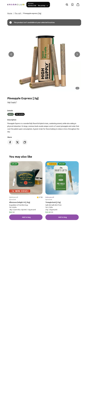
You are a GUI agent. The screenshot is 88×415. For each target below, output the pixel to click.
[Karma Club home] (16, 4)
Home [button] (9, 13)
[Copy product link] (25, 142)
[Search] (67, 4)
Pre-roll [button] (18, 13)
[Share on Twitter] (17, 142)
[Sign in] (72, 4)
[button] (12, 102)
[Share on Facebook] (10, 142)
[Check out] (78, 4)
